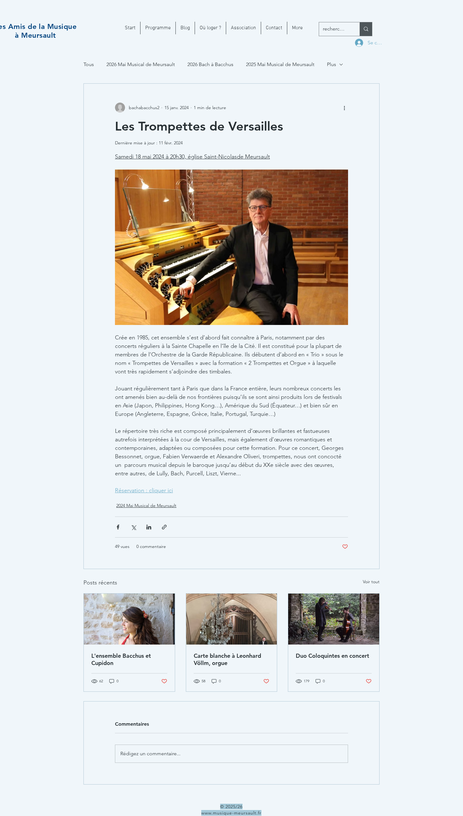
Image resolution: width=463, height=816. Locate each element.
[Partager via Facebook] (118, 527)
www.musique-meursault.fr (231, 813)
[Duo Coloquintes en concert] (333, 619)
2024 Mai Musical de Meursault (146, 505)
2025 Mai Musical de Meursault (280, 64)
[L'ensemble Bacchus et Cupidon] (129, 619)
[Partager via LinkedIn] (149, 527)
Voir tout (371, 581)
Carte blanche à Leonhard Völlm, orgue (227, 659)
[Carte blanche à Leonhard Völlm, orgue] (231, 619)
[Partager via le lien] (164, 527)
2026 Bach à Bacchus (210, 64)
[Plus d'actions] (344, 107)
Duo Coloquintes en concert (332, 655)
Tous (88, 64)
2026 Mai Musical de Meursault (140, 64)
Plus (331, 64)
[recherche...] (366, 29)
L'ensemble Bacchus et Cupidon (121, 659)
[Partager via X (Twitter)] (133, 527)
